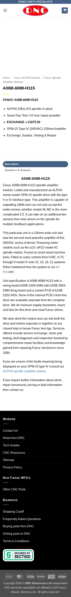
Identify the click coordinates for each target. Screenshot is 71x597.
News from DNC (14, 437)
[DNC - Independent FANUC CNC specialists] (35, 10)
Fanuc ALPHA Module (27, 77)
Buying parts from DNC (18, 526)
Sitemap (8, 460)
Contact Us (10, 430)
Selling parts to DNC (16, 533)
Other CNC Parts (14, 489)
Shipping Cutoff (13, 511)
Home (6, 77)
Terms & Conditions (16, 541)
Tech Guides (11, 445)
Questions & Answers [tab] (18, 170)
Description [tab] (12, 164)
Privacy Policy (12, 467)
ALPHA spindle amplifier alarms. (24, 371)
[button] (5, 10)
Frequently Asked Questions (22, 519)
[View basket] (65, 10)
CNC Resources (14, 452)
